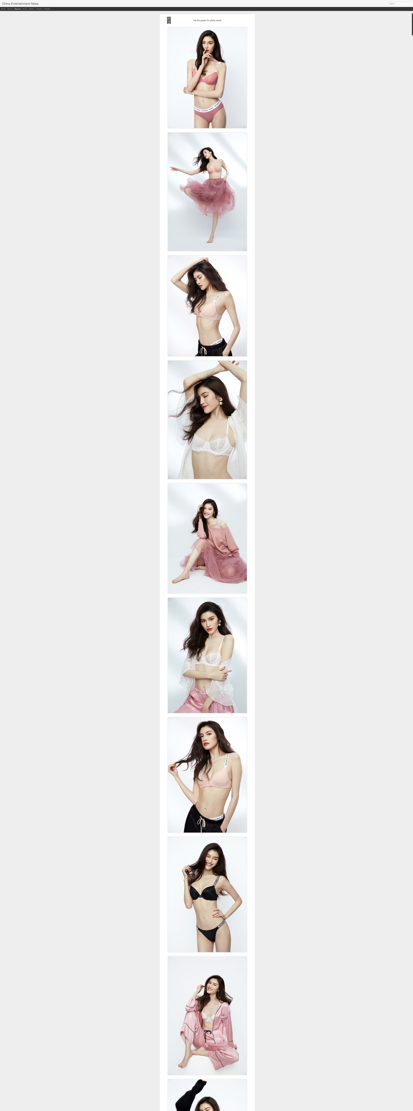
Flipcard (10, 9)
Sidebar (31, 9)
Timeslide (47, 9)
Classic (3, 9)
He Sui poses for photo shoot (207, 20)
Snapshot (39, 9)
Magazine (17, 9)
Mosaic (25, 9)
